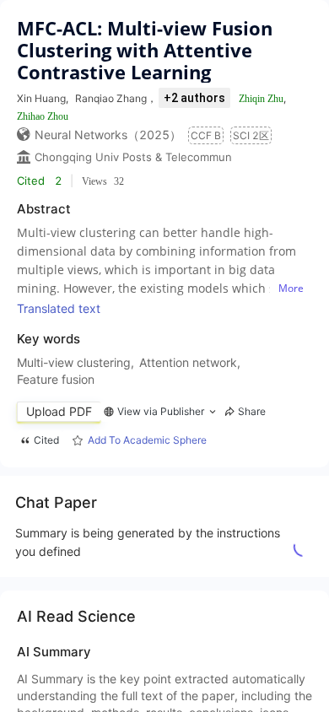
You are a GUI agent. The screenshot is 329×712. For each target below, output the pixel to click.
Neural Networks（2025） (108, 134)
